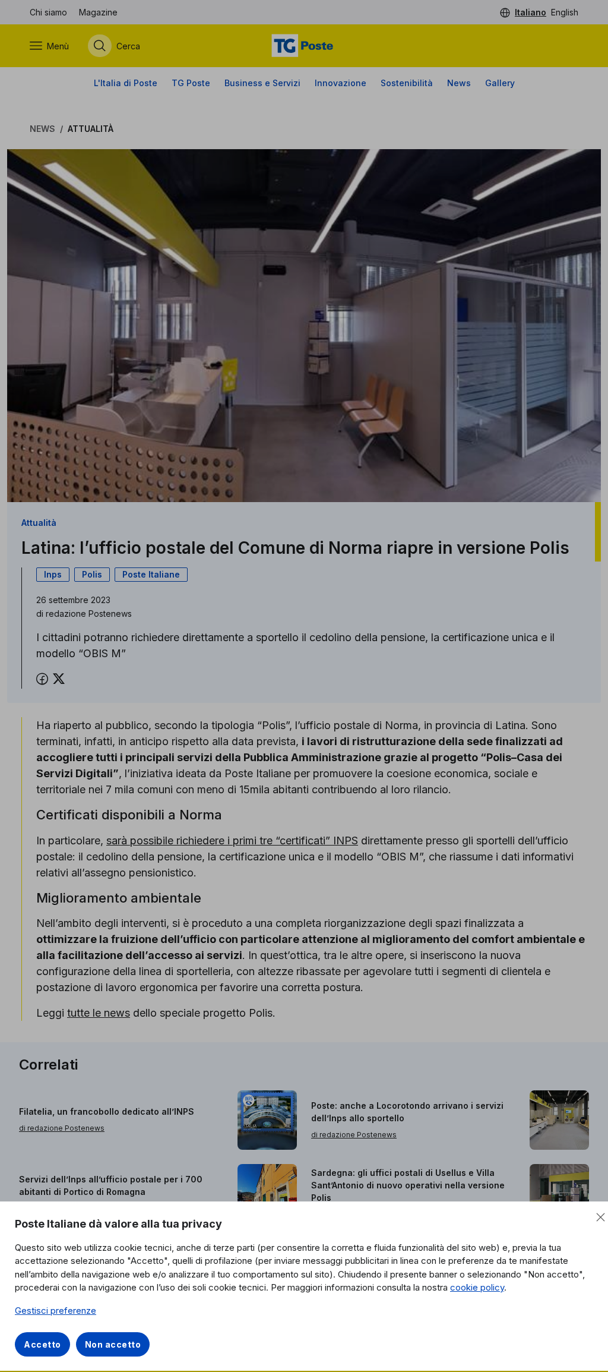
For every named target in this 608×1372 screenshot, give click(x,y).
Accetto (42, 1344)
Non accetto (113, 1344)
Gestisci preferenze (55, 1310)
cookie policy (477, 1287)
